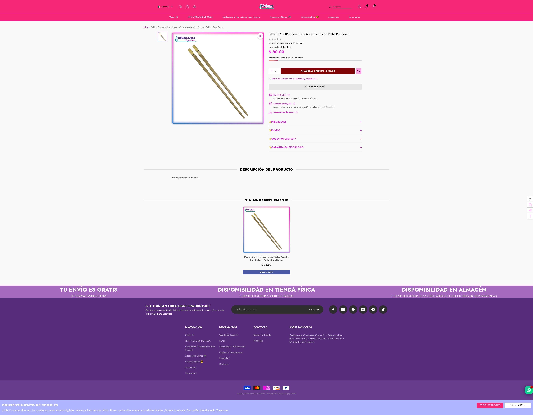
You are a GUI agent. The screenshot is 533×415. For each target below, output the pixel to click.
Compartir (260, 36)
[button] (171, 6)
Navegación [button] (193, 327)
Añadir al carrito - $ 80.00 (318, 71)
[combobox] (342, 6)
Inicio (146, 27)
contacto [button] (260, 327)
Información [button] (228, 327)
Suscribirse (314, 309)
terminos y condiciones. (306, 78)
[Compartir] (260, 36)
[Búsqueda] (340, 6)
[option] (217, 78)
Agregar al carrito (266, 272)
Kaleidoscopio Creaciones (291, 43)
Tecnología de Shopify (274, 393)
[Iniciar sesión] (359, 6)
